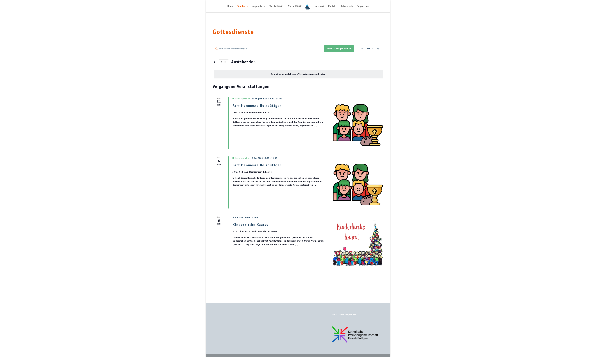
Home (230, 6)
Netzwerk (319, 6)
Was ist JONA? (276, 6)
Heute (223, 62)
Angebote (257, 6)
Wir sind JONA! (295, 6)
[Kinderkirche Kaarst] (357, 242)
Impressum (363, 6)
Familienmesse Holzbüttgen (257, 105)
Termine (241, 6)
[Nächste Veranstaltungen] (214, 62)
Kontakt (332, 6)
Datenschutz (347, 6)
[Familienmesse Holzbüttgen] (357, 123)
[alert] (298, 74)
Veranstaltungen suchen (339, 48)
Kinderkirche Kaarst (250, 224)
